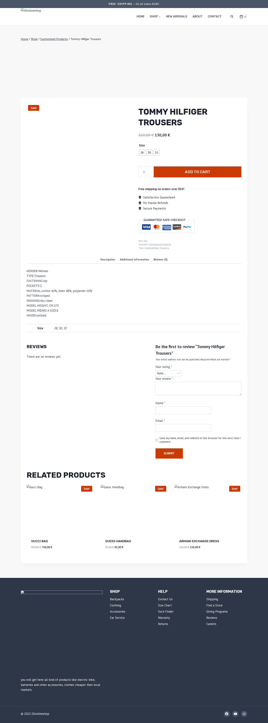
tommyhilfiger (152, 247)
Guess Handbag (118, 541)
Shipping (212, 599)
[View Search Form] (232, 16)
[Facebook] (227, 714)
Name (160, 403)
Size (142, 145)
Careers (211, 624)
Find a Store (214, 605)
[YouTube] (235, 714)
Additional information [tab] (134, 259)
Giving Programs (217, 612)
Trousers (164, 247)
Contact (215, 16)
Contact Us (165, 599)
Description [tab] (107, 259)
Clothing (115, 605)
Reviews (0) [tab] (161, 259)
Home (141, 16)
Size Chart (165, 605)
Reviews (211, 618)
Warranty (164, 618)
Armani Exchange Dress (199, 541)
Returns (163, 624)
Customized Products (160, 244)
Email (160, 421)
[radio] (142, 152)
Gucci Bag (39, 541)
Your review (164, 379)
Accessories (117, 612)
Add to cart (197, 172)
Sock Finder (166, 612)
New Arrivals (176, 16)
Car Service (117, 618)
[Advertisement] (134, 69)
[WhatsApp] (244, 714)
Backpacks (117, 599)
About (198, 16)
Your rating (164, 367)
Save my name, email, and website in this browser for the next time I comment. (200, 439)
